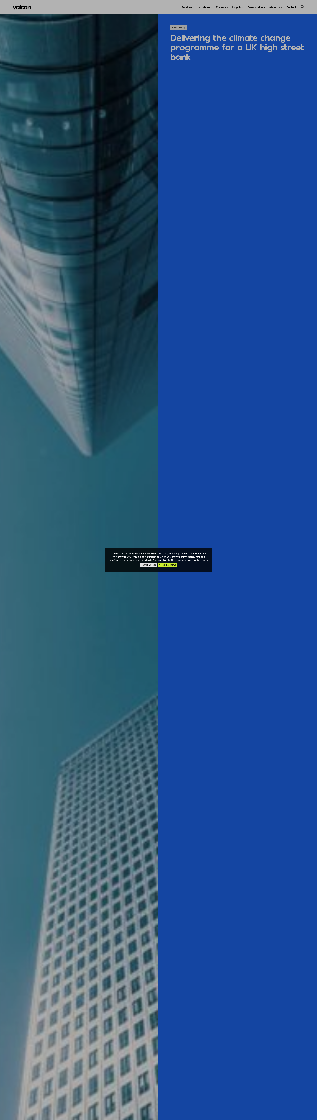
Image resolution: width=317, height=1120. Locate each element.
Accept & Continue (167, 565)
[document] (158, 560)
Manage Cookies (148, 565)
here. (205, 559)
